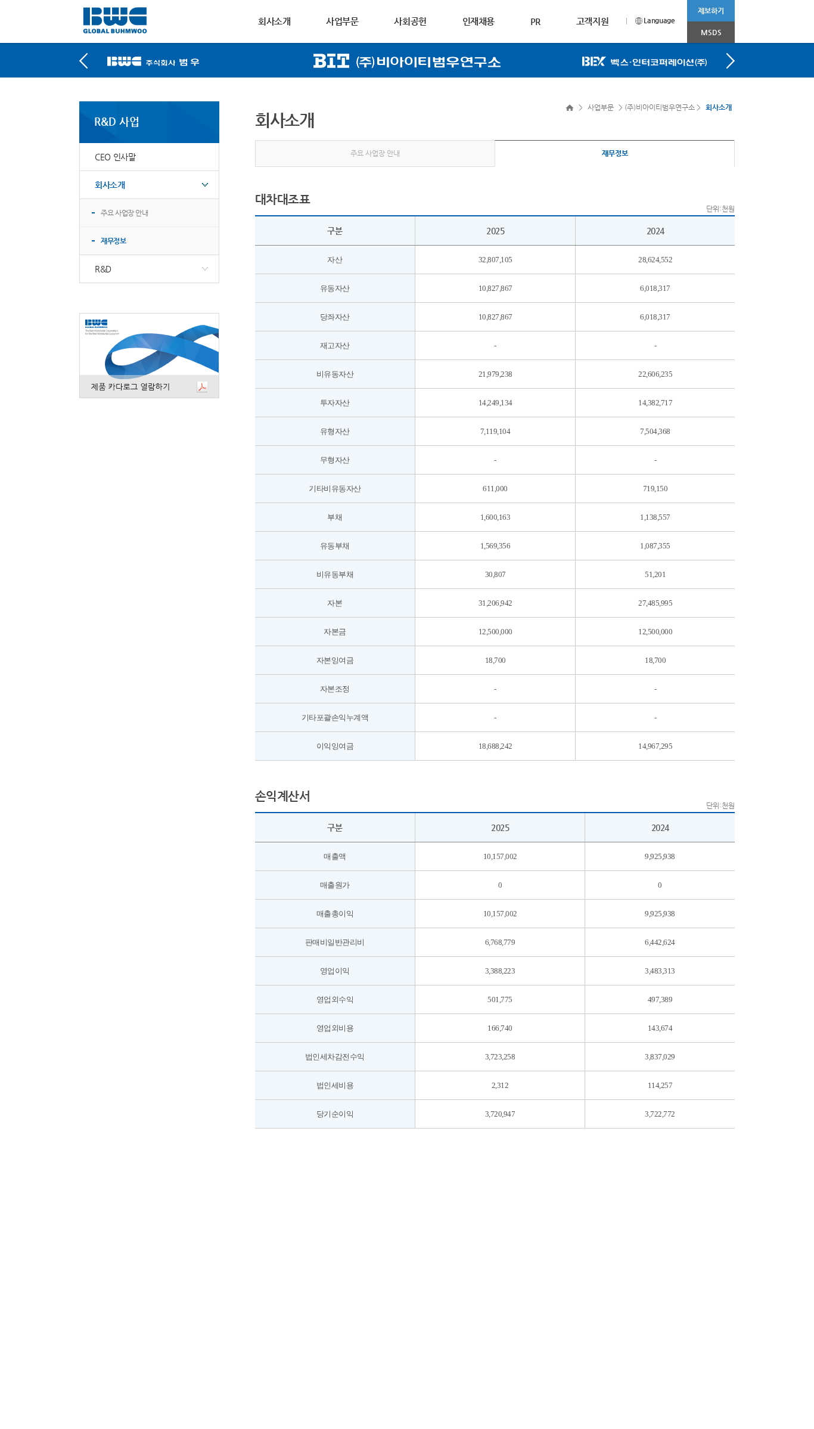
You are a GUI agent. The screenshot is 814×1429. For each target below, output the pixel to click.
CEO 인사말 (115, 157)
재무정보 (113, 241)
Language (658, 20)
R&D (103, 269)
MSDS (711, 32)
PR (535, 21)
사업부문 (342, 21)
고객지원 (592, 21)
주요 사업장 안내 (124, 213)
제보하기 (711, 11)
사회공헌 (410, 21)
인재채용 (478, 21)
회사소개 (274, 21)
